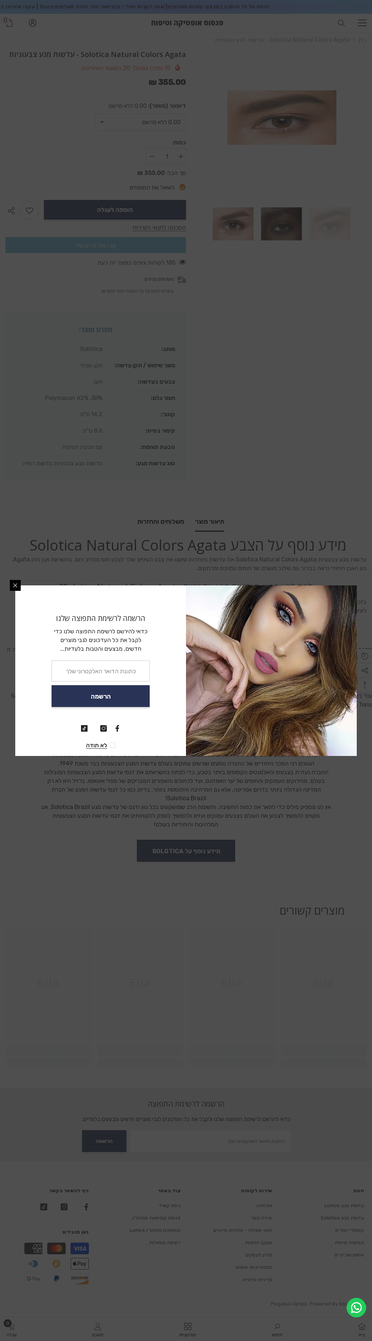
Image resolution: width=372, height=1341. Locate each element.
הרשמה (101, 696)
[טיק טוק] (84, 728)
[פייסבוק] (117, 728)
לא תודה (96, 745)
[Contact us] (356, 1307)
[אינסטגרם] (103, 728)
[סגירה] (15, 585)
